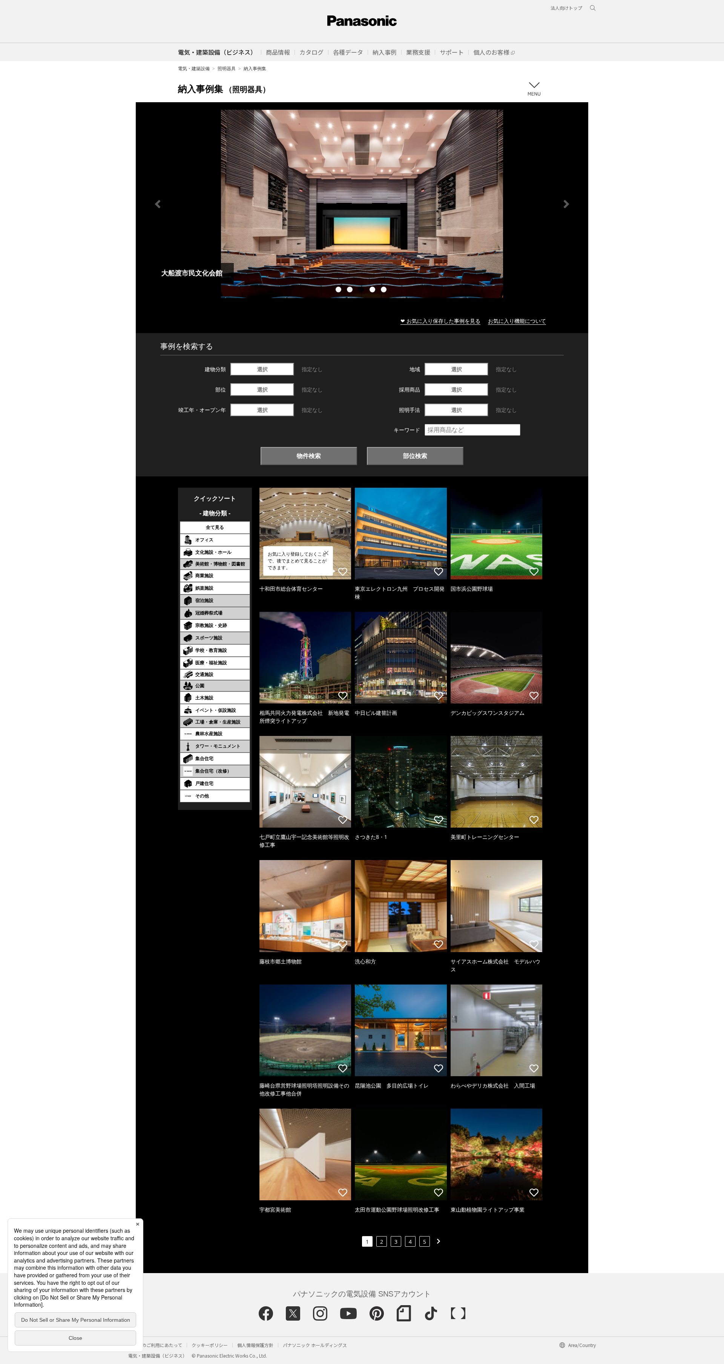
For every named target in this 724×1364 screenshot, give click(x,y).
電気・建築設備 (194, 68)
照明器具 (227, 68)
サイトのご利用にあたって (155, 1345)
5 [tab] (384, 290)
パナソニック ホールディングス (315, 1345)
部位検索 (415, 456)
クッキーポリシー (210, 1345)
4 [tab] (373, 290)
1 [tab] (339, 290)
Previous (157, 204)
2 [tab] (350, 290)
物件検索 (309, 456)
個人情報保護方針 (255, 1345)
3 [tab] (362, 290)
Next (566, 204)
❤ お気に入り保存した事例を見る (440, 320)
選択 (262, 369)
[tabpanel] (362, 204)
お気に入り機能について (517, 320)
